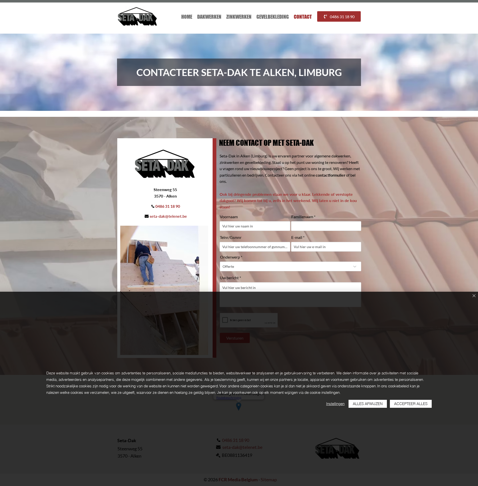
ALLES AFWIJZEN (368, 403)
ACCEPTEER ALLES (410, 403)
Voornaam (229, 217)
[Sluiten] (474, 296)
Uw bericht (229, 278)
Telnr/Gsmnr (230, 237)
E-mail (296, 237)
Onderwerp (230, 257)
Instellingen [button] (335, 403)
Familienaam (302, 217)
